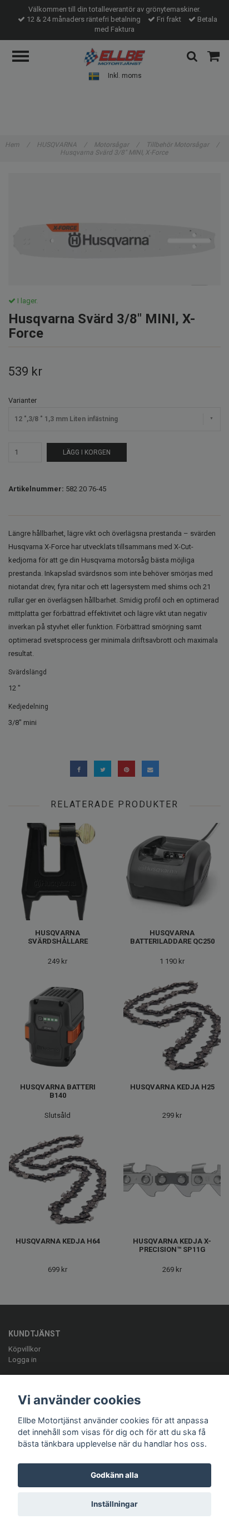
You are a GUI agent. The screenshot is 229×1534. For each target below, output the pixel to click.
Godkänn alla (114, 1475)
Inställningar (114, 1504)
